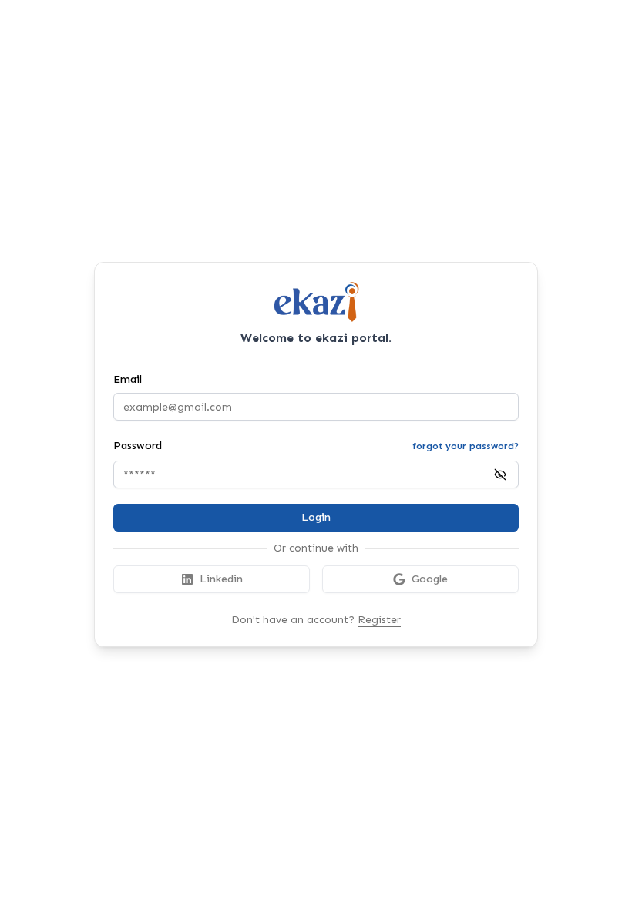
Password (137, 445)
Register (379, 619)
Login (316, 517)
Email (127, 379)
